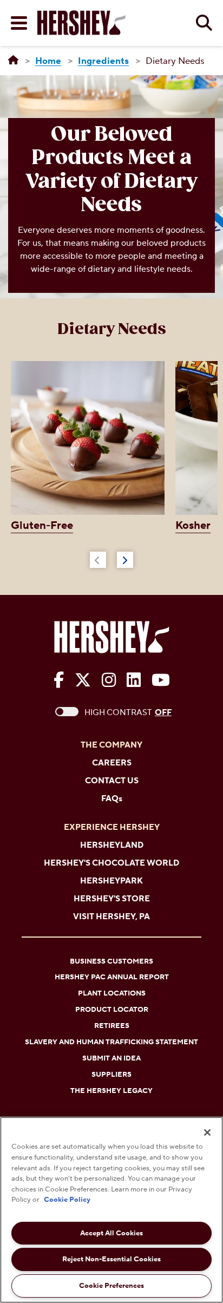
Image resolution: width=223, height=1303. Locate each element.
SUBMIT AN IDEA (111, 1058)
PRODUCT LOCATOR (111, 1009)
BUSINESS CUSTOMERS (111, 961)
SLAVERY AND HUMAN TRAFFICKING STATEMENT (111, 1042)
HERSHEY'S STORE (112, 899)
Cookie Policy (67, 1199)
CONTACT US (112, 781)
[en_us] (13, 60)
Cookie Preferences (111, 1285)
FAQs (111, 799)
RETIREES (111, 1026)
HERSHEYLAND (111, 845)
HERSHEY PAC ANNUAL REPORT (112, 977)
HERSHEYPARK (111, 881)
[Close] (207, 1132)
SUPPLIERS (111, 1074)
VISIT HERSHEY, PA (111, 917)
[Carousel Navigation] (111, 557)
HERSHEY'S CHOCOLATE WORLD (111, 863)
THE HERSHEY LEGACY (111, 1090)
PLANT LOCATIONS (112, 993)
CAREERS (112, 763)
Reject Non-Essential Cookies (111, 1259)
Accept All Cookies (111, 1233)
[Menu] (19, 23)
